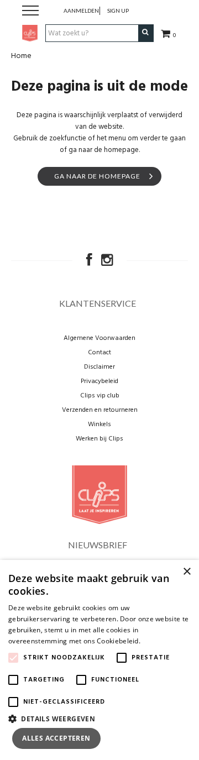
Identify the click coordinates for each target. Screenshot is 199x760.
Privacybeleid (99, 381)
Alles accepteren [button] (56, 738)
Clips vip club (99, 395)
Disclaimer (99, 367)
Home (21, 56)
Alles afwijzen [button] (147, 738)
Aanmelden (81, 10)
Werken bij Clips (99, 438)
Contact (99, 352)
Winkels (99, 424)
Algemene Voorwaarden (99, 338)
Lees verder (161, 641)
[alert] (99, 660)
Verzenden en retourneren (100, 410)
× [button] (186, 572)
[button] (99, 718)
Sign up (118, 10)
